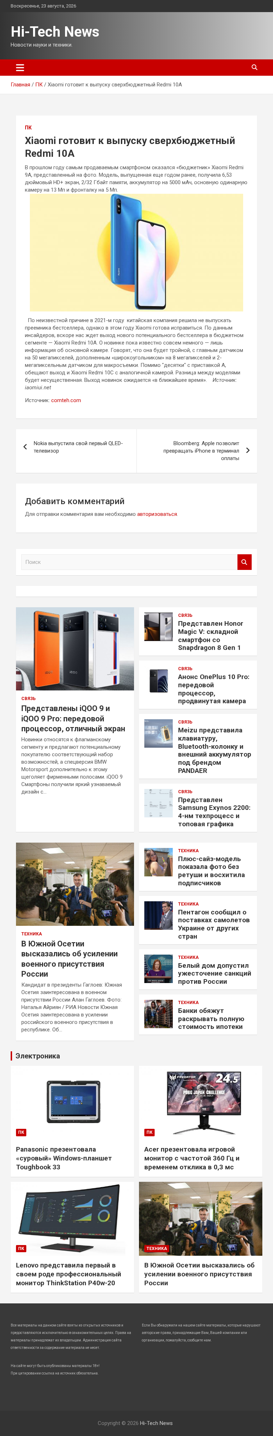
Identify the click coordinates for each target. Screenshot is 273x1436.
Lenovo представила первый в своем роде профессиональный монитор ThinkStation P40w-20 (68, 1274)
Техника (31, 933)
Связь (28, 698)
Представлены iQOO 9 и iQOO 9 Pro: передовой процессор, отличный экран (73, 718)
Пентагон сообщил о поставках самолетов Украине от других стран (214, 924)
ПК (28, 127)
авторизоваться (157, 514)
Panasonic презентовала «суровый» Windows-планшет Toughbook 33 (64, 1158)
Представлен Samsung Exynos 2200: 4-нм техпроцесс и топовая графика (214, 812)
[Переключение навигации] (20, 67)
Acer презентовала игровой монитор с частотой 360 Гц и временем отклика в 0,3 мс (192, 1158)
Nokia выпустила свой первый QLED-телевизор (78, 447)
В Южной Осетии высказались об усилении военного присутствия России (199, 1274)
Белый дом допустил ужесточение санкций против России (214, 973)
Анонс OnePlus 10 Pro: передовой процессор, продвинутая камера (214, 689)
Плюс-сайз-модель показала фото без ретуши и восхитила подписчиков (211, 871)
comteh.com (66, 400)
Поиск (244, 562)
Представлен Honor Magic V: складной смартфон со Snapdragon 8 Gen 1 (210, 635)
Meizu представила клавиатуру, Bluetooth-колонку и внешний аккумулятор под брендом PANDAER (214, 750)
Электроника (38, 1056)
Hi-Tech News (55, 31)
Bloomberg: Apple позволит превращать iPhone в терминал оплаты (201, 450)
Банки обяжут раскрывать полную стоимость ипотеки (211, 1019)
